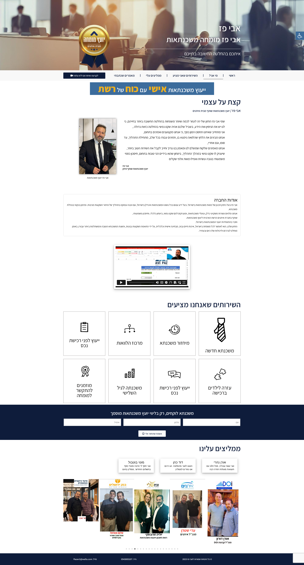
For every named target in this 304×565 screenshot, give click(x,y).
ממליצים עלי (153, 75)
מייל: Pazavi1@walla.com (85, 559)
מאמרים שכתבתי (124, 75)
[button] (300, 36)
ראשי (232, 75)
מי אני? (213, 75)
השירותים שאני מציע (185, 75)
